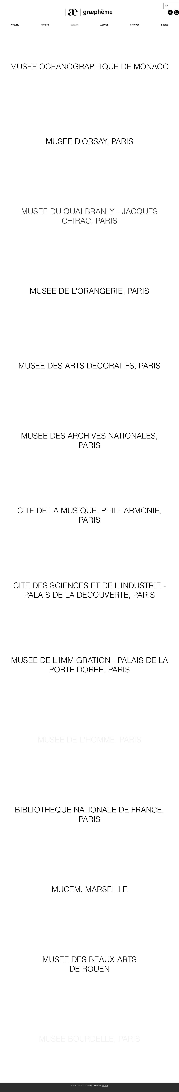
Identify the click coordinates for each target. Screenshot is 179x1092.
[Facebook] (170, 12)
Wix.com (105, 1086)
